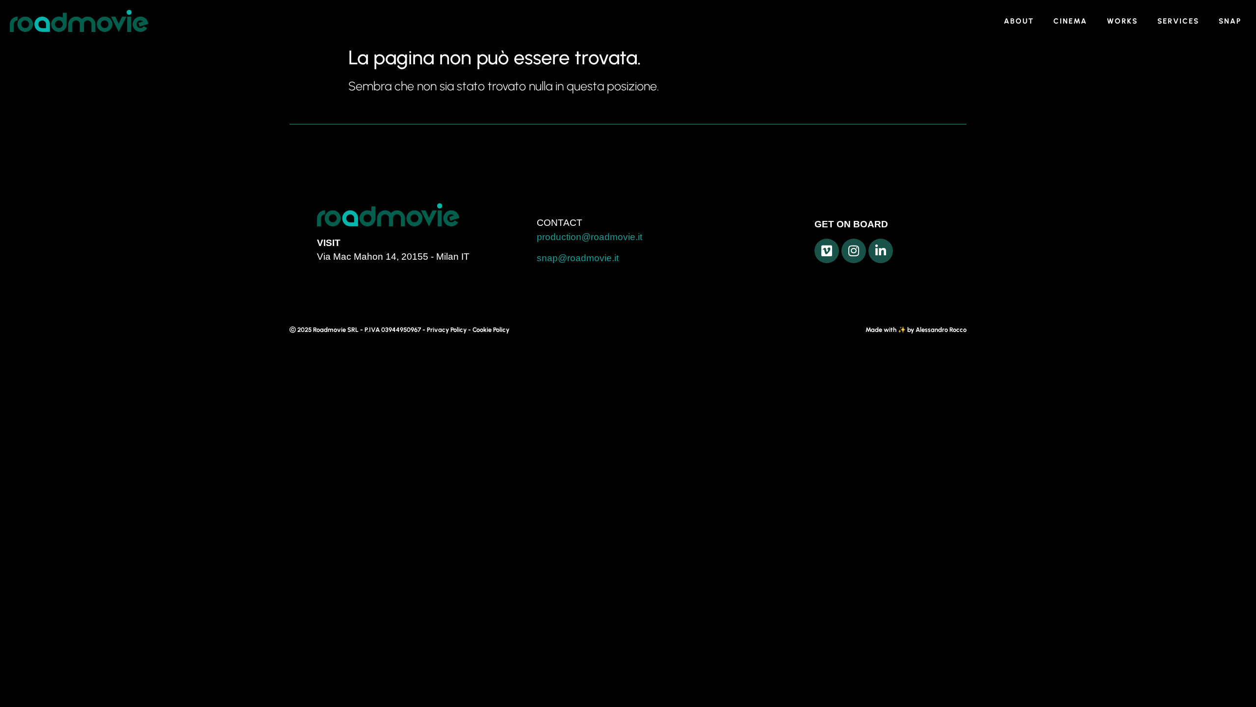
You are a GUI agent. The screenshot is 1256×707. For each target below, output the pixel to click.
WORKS (1122, 21)
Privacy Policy (447, 329)
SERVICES (1178, 21)
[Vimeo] (826, 251)
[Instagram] (853, 251)
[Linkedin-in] (880, 251)
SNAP (1230, 21)
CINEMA (1070, 21)
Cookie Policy (490, 329)
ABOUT (1019, 21)
